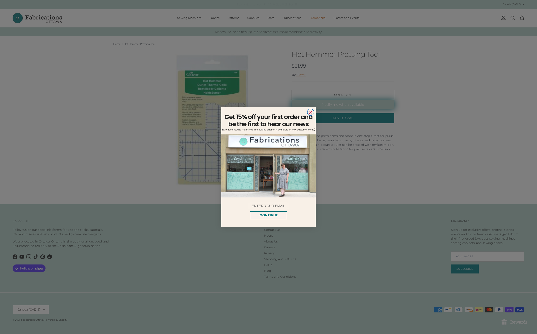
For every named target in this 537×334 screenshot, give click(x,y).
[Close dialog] (310, 112)
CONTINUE (268, 215)
